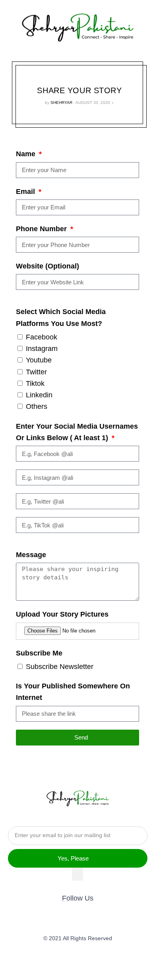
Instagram (42, 349)
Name (26, 154)
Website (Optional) (47, 266)
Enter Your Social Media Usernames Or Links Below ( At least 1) (77, 432)
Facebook (41, 337)
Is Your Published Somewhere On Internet (73, 691)
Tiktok (35, 383)
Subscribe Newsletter (59, 667)
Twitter (36, 372)
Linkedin (39, 395)
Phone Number (42, 229)
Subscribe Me (39, 653)
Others (36, 406)
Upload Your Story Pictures (62, 614)
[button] (77, 874)
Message (31, 555)
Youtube (39, 360)
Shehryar (61, 102)
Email (26, 191)
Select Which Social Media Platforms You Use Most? (61, 317)
